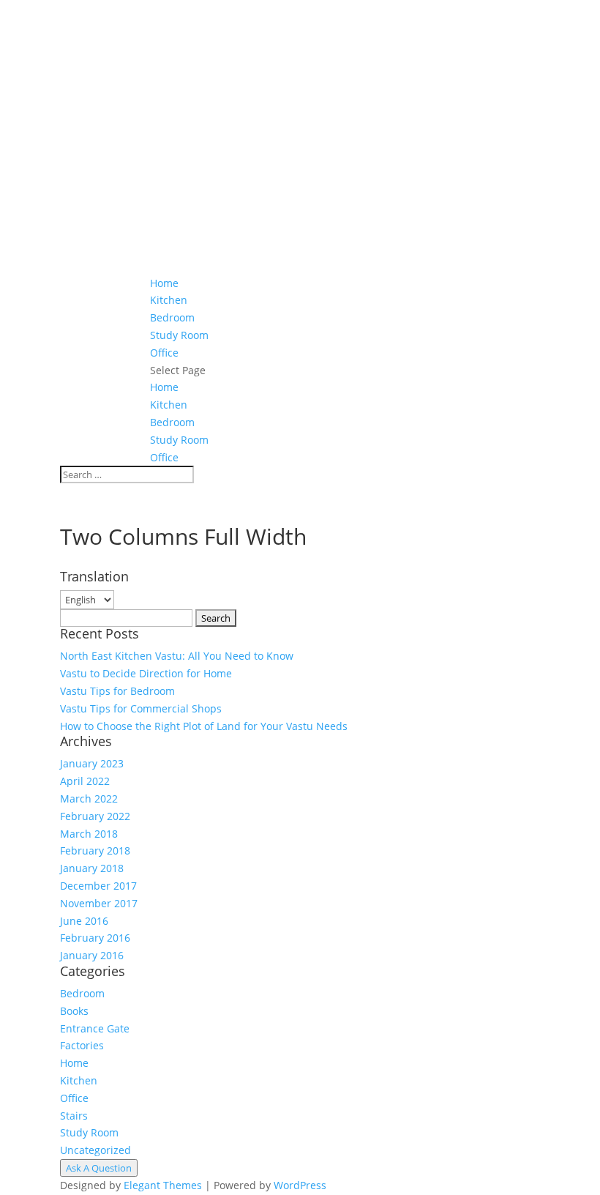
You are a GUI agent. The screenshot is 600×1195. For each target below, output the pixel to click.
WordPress (300, 1185)
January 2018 (92, 868)
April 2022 (85, 781)
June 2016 (84, 921)
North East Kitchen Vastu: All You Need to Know (176, 656)
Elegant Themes (163, 1185)
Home (164, 283)
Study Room (179, 335)
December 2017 (98, 886)
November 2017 (99, 903)
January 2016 (92, 955)
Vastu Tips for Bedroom (117, 691)
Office (164, 353)
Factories (82, 1045)
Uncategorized (95, 1150)
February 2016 (95, 938)
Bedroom (172, 317)
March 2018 (89, 834)
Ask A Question (99, 1167)
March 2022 (89, 798)
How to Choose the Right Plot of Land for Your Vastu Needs (204, 726)
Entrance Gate (95, 1028)
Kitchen (168, 300)
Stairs (74, 1116)
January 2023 (92, 763)
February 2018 (95, 850)
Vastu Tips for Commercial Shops (141, 708)
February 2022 (95, 816)
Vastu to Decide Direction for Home (146, 673)
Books (74, 1011)
